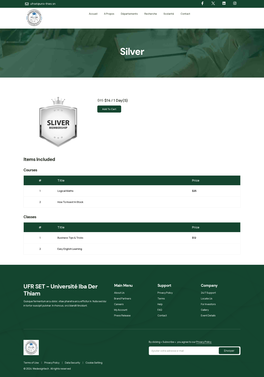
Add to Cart (109, 109)
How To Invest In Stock (70, 202)
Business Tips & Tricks (70, 237)
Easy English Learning (69, 249)
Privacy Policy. (204, 342)
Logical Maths (65, 191)
